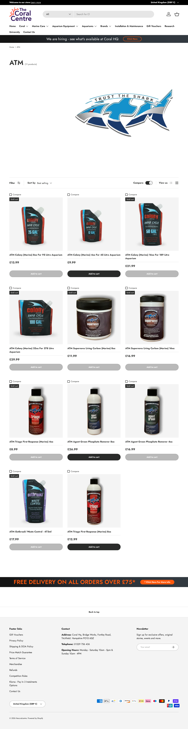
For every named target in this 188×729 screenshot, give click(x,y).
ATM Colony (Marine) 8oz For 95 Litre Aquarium (35, 254)
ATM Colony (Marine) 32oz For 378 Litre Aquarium (31, 350)
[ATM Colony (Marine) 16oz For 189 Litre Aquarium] (152, 224)
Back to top (94, 611)
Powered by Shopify (35, 718)
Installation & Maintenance (129, 26)
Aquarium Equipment (63, 26)
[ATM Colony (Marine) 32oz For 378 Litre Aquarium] (36, 317)
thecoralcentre (21, 718)
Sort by (31, 182)
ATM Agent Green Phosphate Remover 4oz (148, 441)
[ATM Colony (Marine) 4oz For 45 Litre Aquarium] (94, 224)
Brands (104, 26)
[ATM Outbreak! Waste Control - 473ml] (36, 501)
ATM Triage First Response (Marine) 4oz (31, 441)
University (14, 32)
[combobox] (98, 14)
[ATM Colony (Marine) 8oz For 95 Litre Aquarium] (36, 224)
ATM (18, 47)
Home (12, 26)
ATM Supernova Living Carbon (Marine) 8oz (91, 348)
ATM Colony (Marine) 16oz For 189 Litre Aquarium (147, 256)
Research (169, 26)
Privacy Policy (16, 640)
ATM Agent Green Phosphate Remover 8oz (90, 441)
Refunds (13, 670)
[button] (177, 14)
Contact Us (29, 32)
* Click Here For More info (157, 582)
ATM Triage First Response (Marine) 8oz (89, 531)
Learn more (36, 2)
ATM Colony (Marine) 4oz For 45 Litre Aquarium (93, 254)
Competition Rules (18, 676)
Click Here (132, 38)
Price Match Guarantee (20, 652)
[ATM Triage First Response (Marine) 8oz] (94, 501)
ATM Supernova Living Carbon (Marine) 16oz (149, 348)
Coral (22, 26)
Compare (138, 182)
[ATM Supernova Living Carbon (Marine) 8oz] (94, 317)
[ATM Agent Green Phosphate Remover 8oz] (94, 411)
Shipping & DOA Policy (21, 646)
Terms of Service (17, 658)
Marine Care (38, 26)
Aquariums (87, 26)
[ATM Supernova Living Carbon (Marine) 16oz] (152, 317)
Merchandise (15, 664)
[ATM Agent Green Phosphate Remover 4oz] (152, 411)
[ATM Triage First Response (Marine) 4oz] (36, 411)
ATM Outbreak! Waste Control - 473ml (30, 531)
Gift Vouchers (154, 26)
